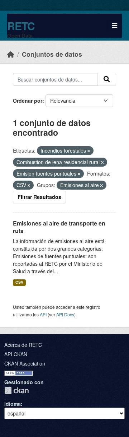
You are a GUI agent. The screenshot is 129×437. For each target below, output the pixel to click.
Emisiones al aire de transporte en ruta (59, 227)
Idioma (12, 403)
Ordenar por (27, 100)
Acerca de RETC (23, 344)
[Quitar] (88, 151)
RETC (21, 25)
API (43, 314)
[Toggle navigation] (114, 25)
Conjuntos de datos (52, 54)
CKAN (16, 390)
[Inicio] (10, 54)
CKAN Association (24, 363)
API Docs (65, 314)
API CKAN (15, 354)
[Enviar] (106, 79)
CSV (19, 282)
